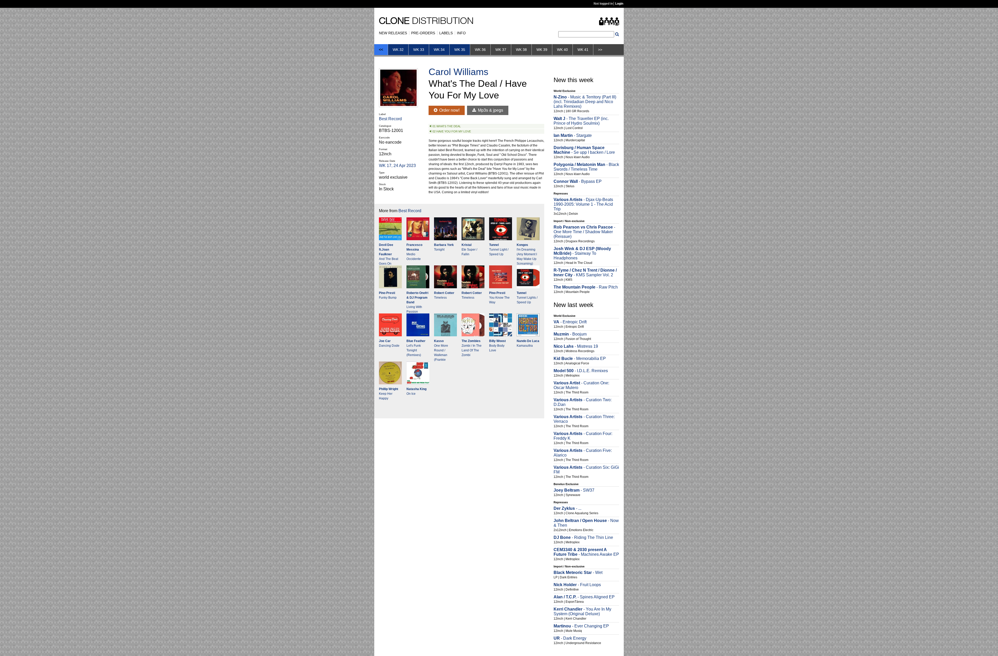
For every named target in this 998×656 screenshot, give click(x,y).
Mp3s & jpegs (490, 110)
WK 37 (500, 50)
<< (381, 50)
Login (619, 3)
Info (461, 33)
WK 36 (480, 50)
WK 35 (459, 50)
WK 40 (562, 50)
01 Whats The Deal (446, 126)
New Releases (393, 33)
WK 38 (521, 50)
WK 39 (541, 50)
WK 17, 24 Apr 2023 (397, 165)
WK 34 (439, 50)
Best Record (390, 119)
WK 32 (398, 50)
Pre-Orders (423, 33)
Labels (446, 33)
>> (600, 50)
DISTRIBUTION (426, 21)
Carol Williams (458, 71)
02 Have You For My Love (451, 131)
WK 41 (582, 50)
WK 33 (418, 50)
